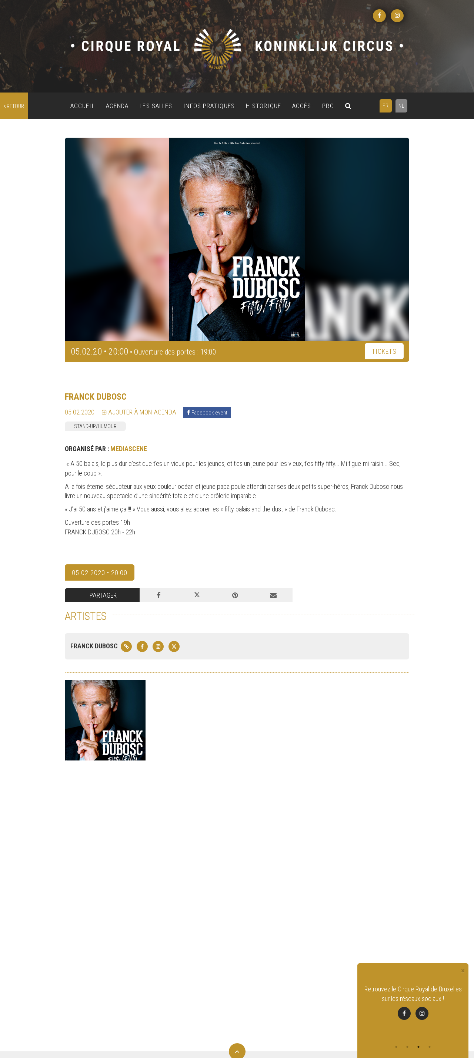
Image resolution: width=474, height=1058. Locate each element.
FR (386, 106)
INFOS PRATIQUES (209, 106)
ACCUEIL (82, 106)
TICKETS (384, 351)
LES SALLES (156, 106)
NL (401, 106)
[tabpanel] (413, 1007)
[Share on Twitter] (197, 595)
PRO (328, 106)
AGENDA (117, 106)
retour (15, 106)
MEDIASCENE (128, 449)
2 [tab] (407, 1047)
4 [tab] (429, 1047)
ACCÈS (301, 106)
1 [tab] (396, 1047)
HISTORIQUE (263, 106)
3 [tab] (418, 1047)
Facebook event (208, 412)
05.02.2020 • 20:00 (99, 573)
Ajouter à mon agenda (141, 412)
